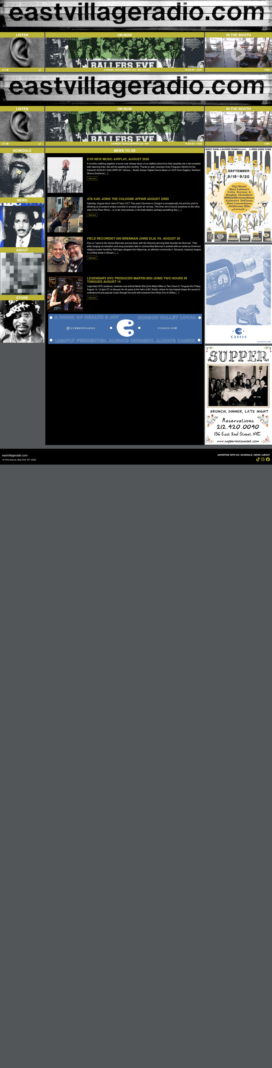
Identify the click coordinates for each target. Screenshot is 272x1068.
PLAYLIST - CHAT (193, 69)
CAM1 (267, 69)
